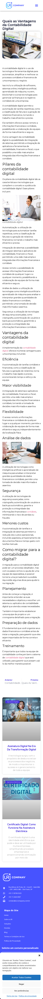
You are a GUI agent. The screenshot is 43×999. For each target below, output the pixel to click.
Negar (21, 984)
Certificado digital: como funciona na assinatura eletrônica (21, 828)
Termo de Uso (12, 996)
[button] (39, 955)
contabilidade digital (15, 657)
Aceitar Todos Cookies (21, 977)
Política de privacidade (28, 996)
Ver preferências (21, 991)
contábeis (31, 512)
